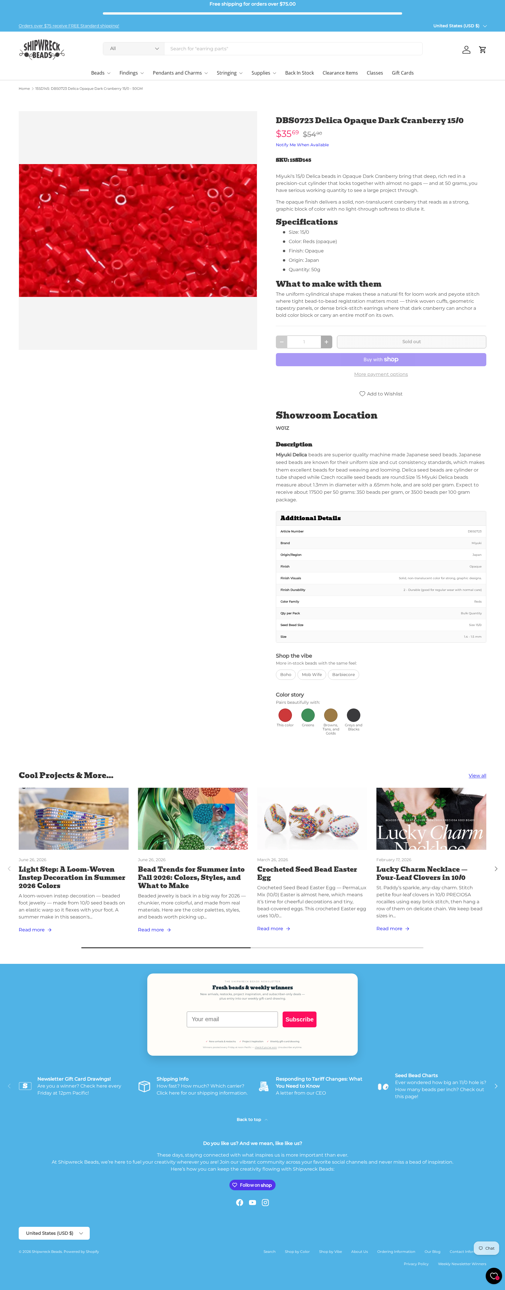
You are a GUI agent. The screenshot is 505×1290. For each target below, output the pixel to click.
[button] (482, 49)
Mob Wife (312, 674)
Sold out (411, 341)
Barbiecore (343, 674)
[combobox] (263, 48)
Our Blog (432, 1251)
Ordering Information (396, 1251)
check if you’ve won (266, 1047)
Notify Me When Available (302, 144)
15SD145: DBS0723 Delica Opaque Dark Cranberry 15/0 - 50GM (89, 88)
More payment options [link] (381, 374)
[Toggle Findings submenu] (142, 73)
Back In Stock (299, 73)
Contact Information (468, 1251)
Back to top (249, 1119)
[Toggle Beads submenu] (108, 73)
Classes (375, 73)
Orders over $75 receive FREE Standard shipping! (69, 25)
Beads (98, 73)
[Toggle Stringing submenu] (240, 73)
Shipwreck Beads (47, 1251)
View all (477, 775)
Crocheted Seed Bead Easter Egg (307, 873)
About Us (359, 1251)
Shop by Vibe (330, 1251)
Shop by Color (297, 1251)
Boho (285, 674)
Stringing (227, 73)
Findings (129, 73)
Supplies (261, 73)
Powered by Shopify (81, 1251)
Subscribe (300, 1019)
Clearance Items (340, 73)
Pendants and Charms (177, 73)
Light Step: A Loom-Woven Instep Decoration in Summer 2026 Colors (72, 877)
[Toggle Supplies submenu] (274, 73)
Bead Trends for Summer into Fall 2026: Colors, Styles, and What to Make (191, 877)
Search (270, 1251)
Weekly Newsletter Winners (462, 1264)
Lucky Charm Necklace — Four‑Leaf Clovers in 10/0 (422, 873)
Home (24, 88)
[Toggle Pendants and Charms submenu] (206, 73)
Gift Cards (403, 73)
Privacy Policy (416, 1264)
